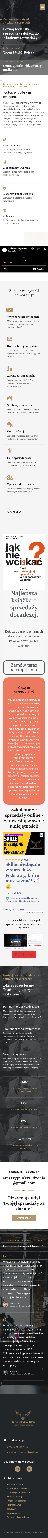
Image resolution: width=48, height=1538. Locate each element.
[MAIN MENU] (42, 7)
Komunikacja (16, 431)
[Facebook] (17, 1469)
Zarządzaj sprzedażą (21, 376)
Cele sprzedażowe (19, 458)
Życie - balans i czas (20, 484)
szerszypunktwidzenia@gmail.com (24, 1181)
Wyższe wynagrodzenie (23, 317)
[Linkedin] (29, 1469)
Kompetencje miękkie (22, 346)
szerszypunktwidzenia (26, 898)
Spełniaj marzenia (19, 405)
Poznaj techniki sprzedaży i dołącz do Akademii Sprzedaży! (21, 33)
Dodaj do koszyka (34, 913)
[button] (15, 512)
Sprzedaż (13, 901)
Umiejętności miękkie (29, 901)
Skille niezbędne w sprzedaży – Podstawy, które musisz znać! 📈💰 (23, 875)
